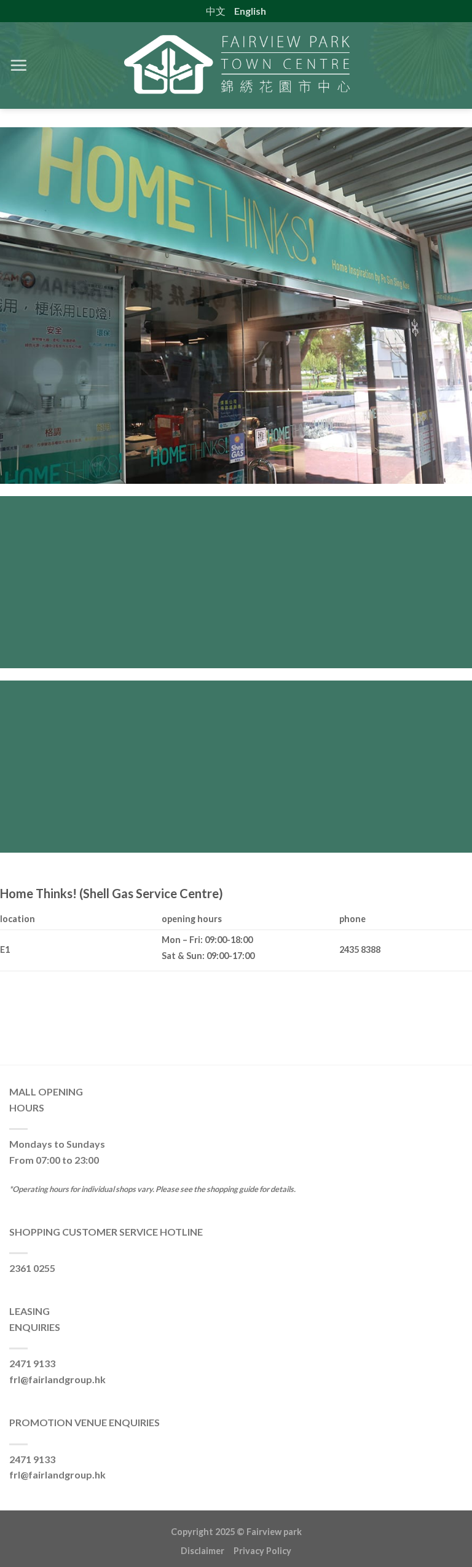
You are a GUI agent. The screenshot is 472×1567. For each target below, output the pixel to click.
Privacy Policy (262, 1550)
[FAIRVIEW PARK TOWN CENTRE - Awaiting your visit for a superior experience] (236, 65)
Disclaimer (207, 1550)
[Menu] (18, 65)
